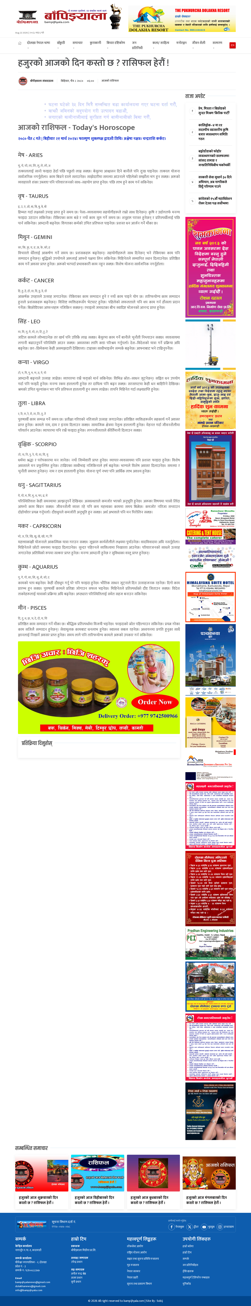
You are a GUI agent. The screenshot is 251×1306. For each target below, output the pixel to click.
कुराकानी (95, 43)
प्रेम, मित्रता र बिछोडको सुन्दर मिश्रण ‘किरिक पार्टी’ (214, 111)
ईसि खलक (188, 1271)
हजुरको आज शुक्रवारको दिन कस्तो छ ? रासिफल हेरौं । (38, 1200)
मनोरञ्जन (181, 43)
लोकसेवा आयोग (135, 1246)
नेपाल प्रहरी (132, 1278)
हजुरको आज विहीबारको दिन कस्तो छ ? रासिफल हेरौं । (94, 1200)
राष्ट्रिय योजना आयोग (137, 1253)
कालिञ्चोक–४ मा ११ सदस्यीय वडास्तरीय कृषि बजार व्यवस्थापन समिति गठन (213, 132)
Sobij (160, 1300)
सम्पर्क (186, 1259)
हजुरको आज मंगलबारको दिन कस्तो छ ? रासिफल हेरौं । (206, 1200)
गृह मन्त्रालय (133, 1265)
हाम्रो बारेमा (188, 1246)
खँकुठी (61, 43)
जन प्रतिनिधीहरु (190, 1265)
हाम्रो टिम (187, 1253)
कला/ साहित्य (161, 43)
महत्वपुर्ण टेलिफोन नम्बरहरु (196, 1278)
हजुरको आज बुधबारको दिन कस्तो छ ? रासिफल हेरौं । (149, 1200)
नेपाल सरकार (133, 1271)
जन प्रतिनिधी (137, 45)
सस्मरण (217, 43)
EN (232, 45)
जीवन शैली (198, 43)
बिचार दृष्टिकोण (116, 43)
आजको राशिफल (110, 81)
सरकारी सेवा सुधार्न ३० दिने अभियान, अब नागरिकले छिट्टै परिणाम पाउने (215, 182)
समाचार (78, 43)
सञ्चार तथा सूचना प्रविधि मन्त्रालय (143, 1259)
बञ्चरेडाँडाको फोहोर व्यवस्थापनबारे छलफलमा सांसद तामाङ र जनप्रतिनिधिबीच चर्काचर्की (214, 158)
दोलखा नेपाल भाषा (38, 43)
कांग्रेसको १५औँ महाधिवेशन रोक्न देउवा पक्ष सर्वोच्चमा (215, 201)
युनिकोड (187, 1284)
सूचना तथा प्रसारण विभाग (139, 1284)
